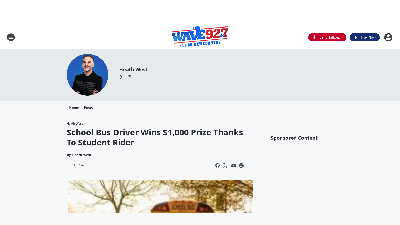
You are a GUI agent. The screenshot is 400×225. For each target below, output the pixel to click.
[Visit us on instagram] (129, 77)
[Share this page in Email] (233, 165)
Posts (88, 107)
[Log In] (388, 37)
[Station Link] (200, 37)
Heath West (133, 69)
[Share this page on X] (225, 165)
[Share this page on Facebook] (217, 165)
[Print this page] (241, 165)
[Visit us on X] (121, 77)
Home (74, 107)
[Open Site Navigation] (11, 37)
